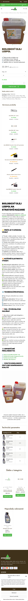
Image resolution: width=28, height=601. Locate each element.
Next (24, 32)
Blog (21, 1)
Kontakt (25, 1)
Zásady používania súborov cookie (9, 599)
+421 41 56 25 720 (6, 1)
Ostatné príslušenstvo (16, 97)
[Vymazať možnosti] (25, 71)
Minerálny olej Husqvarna (9, 359)
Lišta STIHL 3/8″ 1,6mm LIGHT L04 (20, 489)
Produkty (6, 12)
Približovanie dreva (12, 12)
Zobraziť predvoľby (14, 596)
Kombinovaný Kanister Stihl (10, 358)
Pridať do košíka (13, 86)
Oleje (18, 12)
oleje (4, 72)
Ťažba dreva (17, 99)
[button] (26, 576)
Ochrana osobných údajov (19, 599)
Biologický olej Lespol (7, 528)
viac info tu (24, 5)
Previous (3, 32)
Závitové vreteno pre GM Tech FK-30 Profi (8, 490)
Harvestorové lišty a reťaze (13, 95)
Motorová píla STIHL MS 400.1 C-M (12, 354)
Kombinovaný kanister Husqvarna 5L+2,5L (13, 356)
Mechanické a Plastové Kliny (7, 487)
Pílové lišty (20, 487)
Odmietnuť (14, 593)
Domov (2, 12)
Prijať (14, 589)
